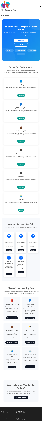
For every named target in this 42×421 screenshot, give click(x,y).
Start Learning (21, 40)
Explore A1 (9, 250)
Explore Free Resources (21, 397)
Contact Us (21, 44)
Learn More (21, 95)
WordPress (23, 419)
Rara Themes (38, 418)
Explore (21, 210)
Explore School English (12, 317)
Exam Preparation (30, 342)
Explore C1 (21, 272)
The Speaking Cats (8, 10)
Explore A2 (21, 250)
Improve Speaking (30, 318)
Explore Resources (30, 366)
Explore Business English (12, 342)
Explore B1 (33, 250)
